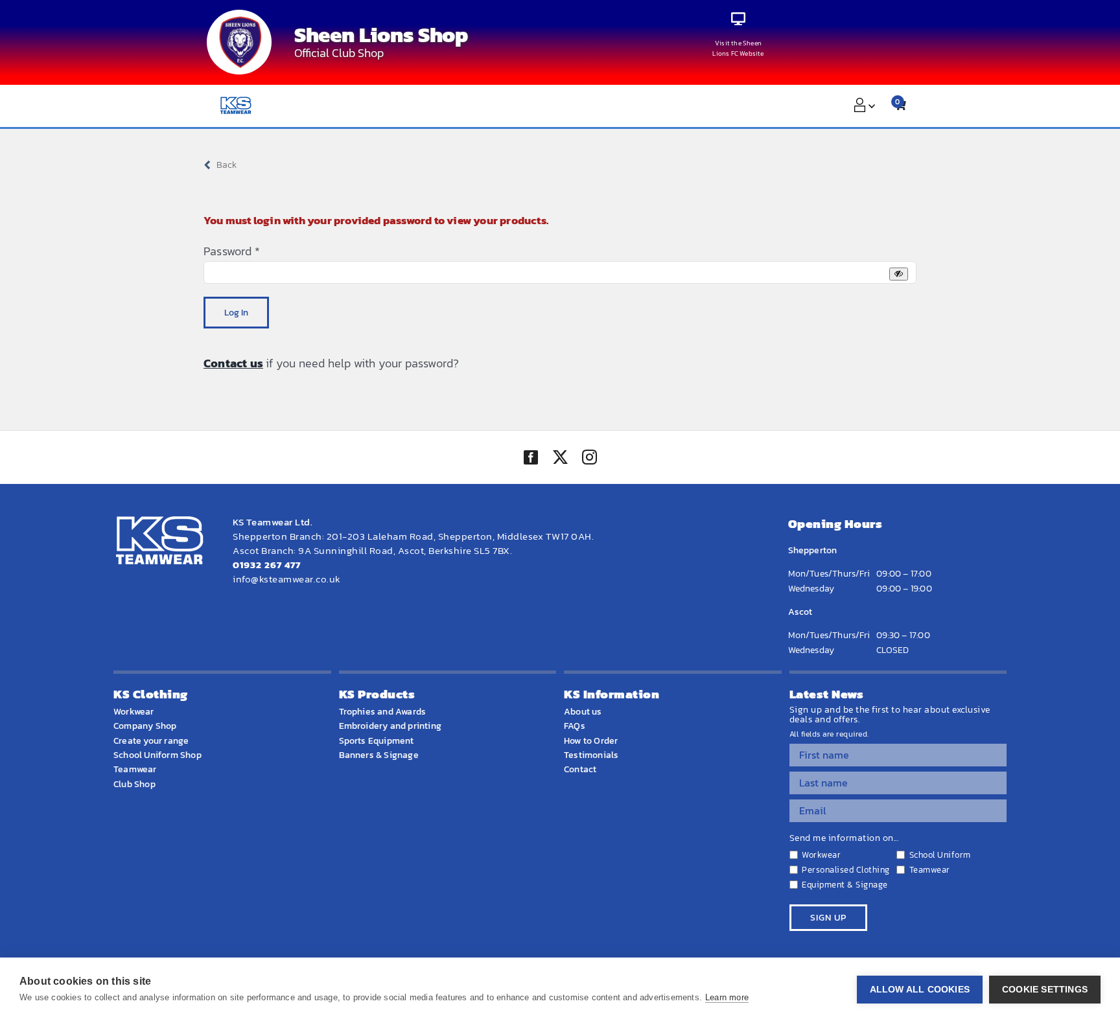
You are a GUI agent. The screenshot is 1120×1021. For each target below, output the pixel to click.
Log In (236, 312)
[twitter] (560, 458)
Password (232, 251)
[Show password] (898, 274)
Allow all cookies (920, 989)
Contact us (233, 363)
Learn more (727, 997)
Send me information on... (844, 838)
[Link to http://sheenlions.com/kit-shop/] (738, 19)
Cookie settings (1045, 989)
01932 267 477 (267, 564)
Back (226, 165)
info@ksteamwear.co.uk (287, 578)
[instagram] (589, 458)
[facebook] (531, 457)
